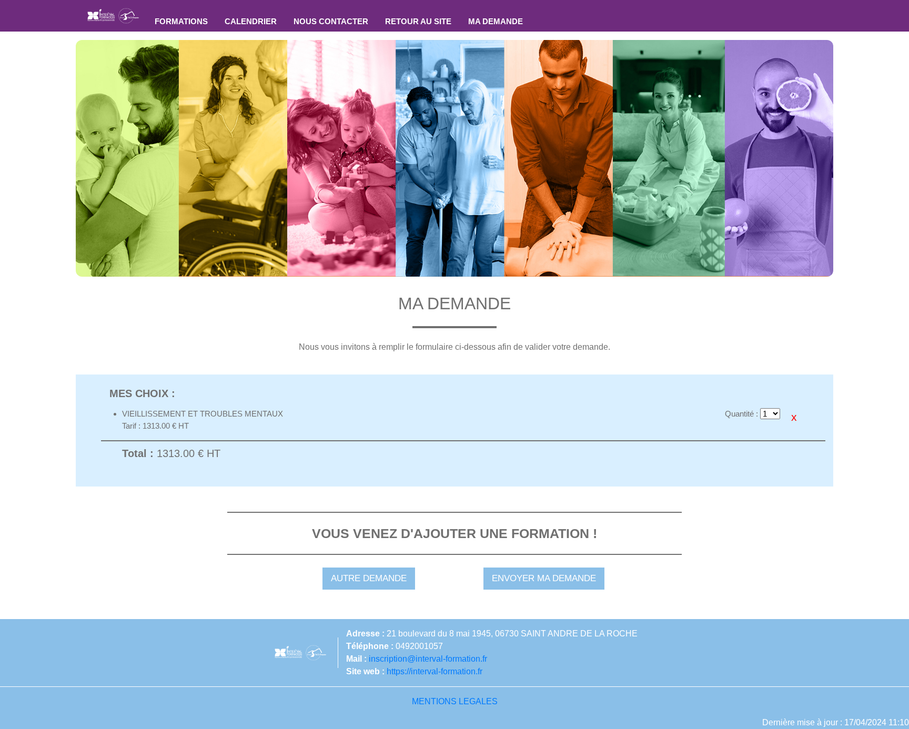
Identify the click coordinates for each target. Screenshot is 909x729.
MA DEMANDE (495, 21)
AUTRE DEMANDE (369, 578)
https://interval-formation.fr (434, 671)
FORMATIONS (181, 21)
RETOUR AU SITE (418, 21)
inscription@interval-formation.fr (428, 658)
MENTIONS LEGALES (455, 701)
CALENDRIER (251, 21)
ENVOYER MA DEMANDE (544, 578)
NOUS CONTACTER (331, 21)
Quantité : (741, 413)
